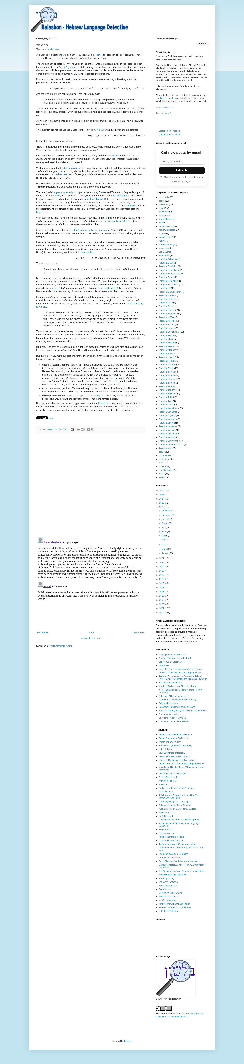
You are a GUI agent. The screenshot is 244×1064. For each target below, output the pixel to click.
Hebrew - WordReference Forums (175, 907)
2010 (162, 596)
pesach (162, 452)
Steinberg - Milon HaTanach (172, 718)
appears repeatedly (63, 192)
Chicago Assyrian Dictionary (172, 773)
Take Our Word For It (168, 896)
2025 (162, 494)
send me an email (164, 98)
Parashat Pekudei (167, 361)
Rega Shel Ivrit (166, 829)
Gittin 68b (99, 129)
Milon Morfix (164, 812)
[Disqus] (90, 485)
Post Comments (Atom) (60, 646)
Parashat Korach (167, 328)
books (162, 201)
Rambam (130, 205)
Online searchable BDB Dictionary (175, 734)
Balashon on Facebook (170, 131)
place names (165, 455)
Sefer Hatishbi (165, 749)
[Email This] (78, 429)
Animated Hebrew (167, 781)
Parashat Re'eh (166, 368)
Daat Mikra (164, 665)
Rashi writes (87, 252)
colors (162, 208)
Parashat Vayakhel (168, 412)
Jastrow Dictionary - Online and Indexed (178, 844)
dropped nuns (165, 219)
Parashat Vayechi (167, 415)
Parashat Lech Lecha (169, 332)
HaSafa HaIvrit (166, 816)
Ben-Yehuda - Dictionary (170, 662)
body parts (164, 197)
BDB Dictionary (166, 792)
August (165, 523)
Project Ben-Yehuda (168, 777)
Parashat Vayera (167, 423)
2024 (162, 499)
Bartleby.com (165, 889)
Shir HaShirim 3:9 (108, 288)
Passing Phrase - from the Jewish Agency (179, 820)
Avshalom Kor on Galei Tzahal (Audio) (177, 809)
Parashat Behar (166, 277)
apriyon (53, 288)
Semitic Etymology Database (172, 874)
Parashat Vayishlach (168, 441)
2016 (162, 579)
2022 (162, 507)
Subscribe (182, 170)
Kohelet (162, 241)
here (38, 212)
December (167, 511)
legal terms (164, 255)
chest (113, 381)
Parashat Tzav (166, 401)
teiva (57, 195)
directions (163, 215)
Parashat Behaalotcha (169, 273)
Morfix (99, 55)
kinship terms (165, 237)
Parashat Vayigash (168, 433)
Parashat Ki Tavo (167, 317)
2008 (162, 604)
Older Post (139, 632)
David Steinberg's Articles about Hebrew (178, 861)
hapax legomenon (68, 67)
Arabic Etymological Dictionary (173, 801)
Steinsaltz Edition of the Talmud (174, 721)
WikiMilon (163, 784)
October (166, 519)
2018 (162, 571)
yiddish (162, 477)
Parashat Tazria (166, 386)
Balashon (51, 429)
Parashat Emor (166, 306)
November (167, 515)
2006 (162, 612)
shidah (164, 539)
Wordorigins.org (166, 878)
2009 (162, 600)
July (164, 527)
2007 (162, 608)
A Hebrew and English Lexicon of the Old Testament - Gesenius (178, 796)
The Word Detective (168, 882)
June (164, 531)
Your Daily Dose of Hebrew (172, 753)
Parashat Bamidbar (168, 266)
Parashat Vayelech (168, 419)
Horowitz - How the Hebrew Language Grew (180, 673)
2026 (162, 490)
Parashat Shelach (167, 372)
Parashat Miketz (166, 346)
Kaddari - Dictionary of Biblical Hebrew (177, 686)
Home (91, 632)
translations (75, 168)
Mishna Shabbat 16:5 (97, 199)
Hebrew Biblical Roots (169, 858)
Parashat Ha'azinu (167, 310)
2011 (162, 592)
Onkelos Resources (168, 703)
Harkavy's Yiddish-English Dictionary (176, 788)
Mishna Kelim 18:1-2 (118, 221)
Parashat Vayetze (167, 430)
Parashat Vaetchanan (169, 408)
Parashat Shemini (167, 375)
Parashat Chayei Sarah (170, 292)
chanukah (163, 204)
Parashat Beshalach (168, 284)
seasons (163, 466)
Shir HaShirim (165, 470)
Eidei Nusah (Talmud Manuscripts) (175, 745)
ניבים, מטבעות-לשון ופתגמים (171, 840)
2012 (162, 587)
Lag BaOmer (165, 252)
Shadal (101, 403)
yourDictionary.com (168, 900)
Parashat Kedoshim (168, 313)
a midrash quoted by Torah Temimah (88, 230)
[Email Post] (72, 429)
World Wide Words (168, 886)
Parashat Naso (166, 354)
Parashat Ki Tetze (167, 321)
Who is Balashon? (165, 107)
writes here (61, 174)
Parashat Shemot (167, 379)
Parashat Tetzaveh (168, 393)
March (165, 549)
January (166, 553)
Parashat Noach (166, 357)
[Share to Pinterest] (92, 429)
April (164, 544)
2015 (162, 583)
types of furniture (119, 195)
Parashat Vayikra (167, 437)
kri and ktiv (164, 248)
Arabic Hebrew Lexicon (170, 742)
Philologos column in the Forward (175, 805)
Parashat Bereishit (167, 281)
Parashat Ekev (166, 303)
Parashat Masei (166, 335)
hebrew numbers (167, 230)
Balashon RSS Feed (168, 911)
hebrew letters (165, 226)
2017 (162, 575)
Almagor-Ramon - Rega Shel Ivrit (175, 658)
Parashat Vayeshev (168, 426)
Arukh (114, 155)
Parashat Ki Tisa (167, 324)
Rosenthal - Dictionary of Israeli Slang (177, 707)
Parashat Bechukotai (169, 270)
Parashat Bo (165, 288)
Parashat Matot (166, 339)
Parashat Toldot (166, 397)
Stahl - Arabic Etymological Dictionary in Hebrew (182, 710)
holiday (162, 233)
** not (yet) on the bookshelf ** (173, 654)
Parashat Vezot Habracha (171, 444)
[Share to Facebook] (88, 429)
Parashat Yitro (165, 448)
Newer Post (42, 632)
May (164, 535)
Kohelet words (53, 49)
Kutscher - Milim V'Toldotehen (173, 696)
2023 (162, 503)
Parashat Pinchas (167, 364)
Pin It (50, 418)
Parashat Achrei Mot (168, 259)
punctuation (164, 459)
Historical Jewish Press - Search (174, 756)
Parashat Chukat (167, 295)
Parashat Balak (166, 263)
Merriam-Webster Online (170, 893)
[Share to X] (85, 429)
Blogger (128, 1041)
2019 (162, 566)
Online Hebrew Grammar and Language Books (181, 763)
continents (164, 212)
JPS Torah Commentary (170, 682)
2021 (162, 558)
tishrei (162, 473)
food (161, 222)
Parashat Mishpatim (168, 350)
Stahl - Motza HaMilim (169, 714)
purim (161, 463)
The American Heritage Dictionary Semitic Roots (182, 871)
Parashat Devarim (167, 299)
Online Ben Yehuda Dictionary (173, 738)
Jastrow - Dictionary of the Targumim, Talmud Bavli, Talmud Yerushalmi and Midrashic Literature (183, 677)
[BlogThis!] (82, 429)
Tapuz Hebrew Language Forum (174, 904)
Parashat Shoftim (167, 383)
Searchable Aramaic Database (173, 854)
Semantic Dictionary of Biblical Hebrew (177, 760)
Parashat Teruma (167, 390)
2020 (162, 562)
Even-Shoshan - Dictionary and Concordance (181, 669)
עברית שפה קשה (166, 833)
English (64, 168)
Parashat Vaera (166, 404)
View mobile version (91, 638)
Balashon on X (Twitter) (170, 134)
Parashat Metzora (167, 342)
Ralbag (96, 395)
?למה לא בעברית (163, 113)
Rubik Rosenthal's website (171, 837)
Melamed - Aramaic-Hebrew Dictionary (177, 699)
